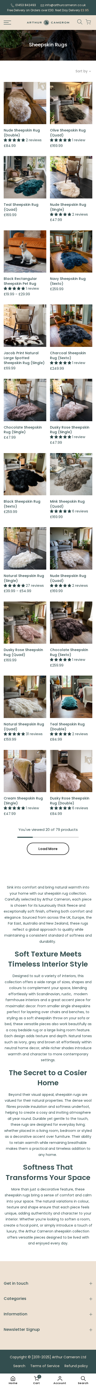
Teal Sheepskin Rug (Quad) (21, 207)
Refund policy (76, 1365)
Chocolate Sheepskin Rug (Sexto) (69, 652)
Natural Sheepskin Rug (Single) (24, 578)
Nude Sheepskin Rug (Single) (68, 207)
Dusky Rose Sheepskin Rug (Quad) (23, 652)
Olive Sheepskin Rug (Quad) (68, 133)
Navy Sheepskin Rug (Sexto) (68, 281)
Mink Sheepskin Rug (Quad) (67, 504)
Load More (48, 848)
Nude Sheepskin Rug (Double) (22, 133)
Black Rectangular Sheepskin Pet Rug (20, 281)
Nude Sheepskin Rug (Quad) (68, 578)
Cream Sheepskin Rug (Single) (23, 801)
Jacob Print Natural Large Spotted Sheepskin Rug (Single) (24, 358)
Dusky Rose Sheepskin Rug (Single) (69, 430)
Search (19, 1365)
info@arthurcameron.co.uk (65, 5)
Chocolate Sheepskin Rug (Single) (23, 430)
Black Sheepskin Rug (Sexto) (22, 504)
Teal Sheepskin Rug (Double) (67, 727)
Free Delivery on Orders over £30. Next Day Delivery (48, 10)
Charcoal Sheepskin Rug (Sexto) (68, 355)
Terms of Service (45, 1365)
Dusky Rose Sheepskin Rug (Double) (69, 801)
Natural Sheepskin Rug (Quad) (24, 727)
